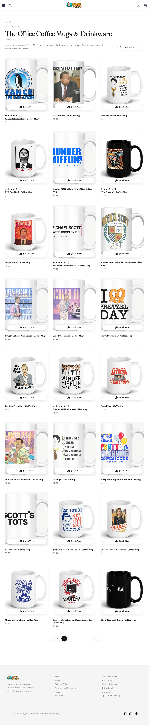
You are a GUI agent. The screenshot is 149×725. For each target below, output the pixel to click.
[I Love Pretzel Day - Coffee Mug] (122, 305)
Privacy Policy (61, 684)
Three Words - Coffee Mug (114, 115)
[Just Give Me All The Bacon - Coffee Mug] (74, 519)
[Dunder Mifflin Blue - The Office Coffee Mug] (74, 158)
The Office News (109, 676)
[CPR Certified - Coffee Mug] (26, 158)
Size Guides (107, 680)
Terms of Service (109, 684)
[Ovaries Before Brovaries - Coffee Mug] (122, 519)
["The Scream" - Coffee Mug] (122, 158)
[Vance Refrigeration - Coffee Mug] (26, 85)
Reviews (59, 680)
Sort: (122, 47)
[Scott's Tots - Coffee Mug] (26, 519)
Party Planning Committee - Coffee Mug (121, 479)
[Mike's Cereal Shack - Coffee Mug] (26, 589)
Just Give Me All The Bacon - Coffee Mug (73, 549)
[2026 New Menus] (3, 5)
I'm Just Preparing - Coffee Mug (21, 406)
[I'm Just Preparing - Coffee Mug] (26, 375)
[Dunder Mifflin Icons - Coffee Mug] (74, 375)
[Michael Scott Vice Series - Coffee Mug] (26, 449)
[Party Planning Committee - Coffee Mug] (122, 449)
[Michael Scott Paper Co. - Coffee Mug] (74, 232)
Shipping (106, 691)
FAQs (57, 691)
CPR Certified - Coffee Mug (18, 192)
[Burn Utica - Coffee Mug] (122, 375)
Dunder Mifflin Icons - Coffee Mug (70, 409)
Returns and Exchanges (66, 688)
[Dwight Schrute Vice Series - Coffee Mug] (26, 305)
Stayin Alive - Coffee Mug (17, 262)
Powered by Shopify (49, 714)
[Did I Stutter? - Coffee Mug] (74, 85)
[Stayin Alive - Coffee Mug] (26, 232)
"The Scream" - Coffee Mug (114, 192)
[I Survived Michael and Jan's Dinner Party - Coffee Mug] (74, 589)
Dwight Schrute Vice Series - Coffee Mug (25, 335)
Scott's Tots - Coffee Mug (17, 549)
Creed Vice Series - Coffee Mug (68, 335)
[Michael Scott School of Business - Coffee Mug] (122, 232)
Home (7, 22)
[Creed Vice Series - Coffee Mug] (74, 305)
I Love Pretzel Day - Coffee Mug (116, 335)
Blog (57, 676)
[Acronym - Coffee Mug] (74, 449)
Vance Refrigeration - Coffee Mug (21, 118)
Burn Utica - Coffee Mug (113, 406)
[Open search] (10, 5)
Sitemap (59, 695)
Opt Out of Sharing (111, 695)
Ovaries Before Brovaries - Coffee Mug (120, 549)
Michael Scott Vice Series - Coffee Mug (24, 479)
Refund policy (108, 688)
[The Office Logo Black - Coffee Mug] (122, 589)
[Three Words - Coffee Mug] (122, 85)
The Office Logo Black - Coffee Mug (118, 620)
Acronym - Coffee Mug (64, 479)
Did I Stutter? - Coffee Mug (66, 115)
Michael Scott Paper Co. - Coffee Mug (71, 265)
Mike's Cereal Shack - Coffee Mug (21, 620)
